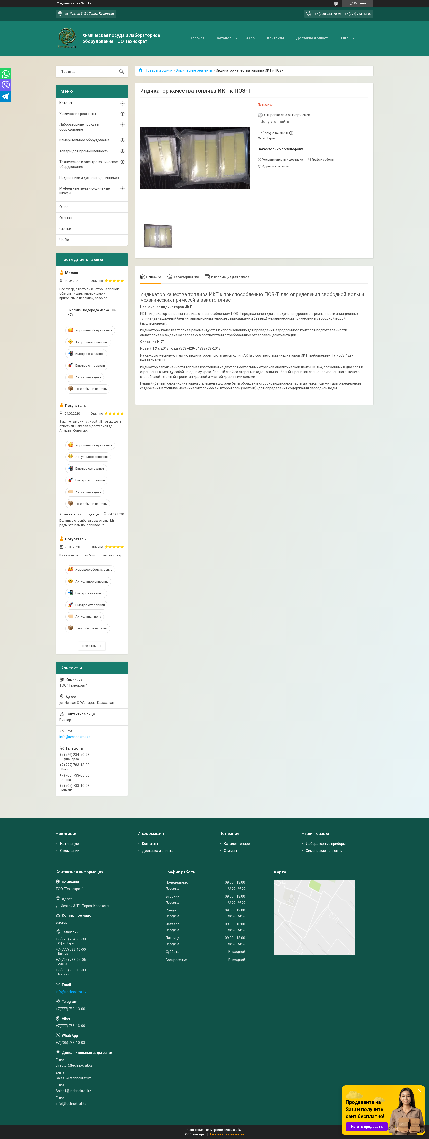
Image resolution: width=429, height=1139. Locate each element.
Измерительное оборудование (84, 140)
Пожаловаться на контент (227, 1134)
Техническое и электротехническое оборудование (88, 164)
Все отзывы (91, 646)
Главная (198, 38)
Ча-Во (64, 240)
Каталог (224, 38)
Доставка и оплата (312, 38)
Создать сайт (66, 3)
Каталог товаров (238, 844)
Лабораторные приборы (326, 844)
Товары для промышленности (83, 151)
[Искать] (122, 71)
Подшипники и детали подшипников (89, 178)
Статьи (65, 229)
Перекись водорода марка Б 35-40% (92, 312)
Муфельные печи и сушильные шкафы (84, 190)
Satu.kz (236, 1130)
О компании (69, 851)
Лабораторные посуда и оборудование (79, 126)
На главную (69, 844)
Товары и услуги (159, 70)
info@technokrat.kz (74, 737)
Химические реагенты (194, 70)
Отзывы (65, 218)
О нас (250, 38)
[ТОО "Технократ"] (67, 38)
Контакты (275, 38)
